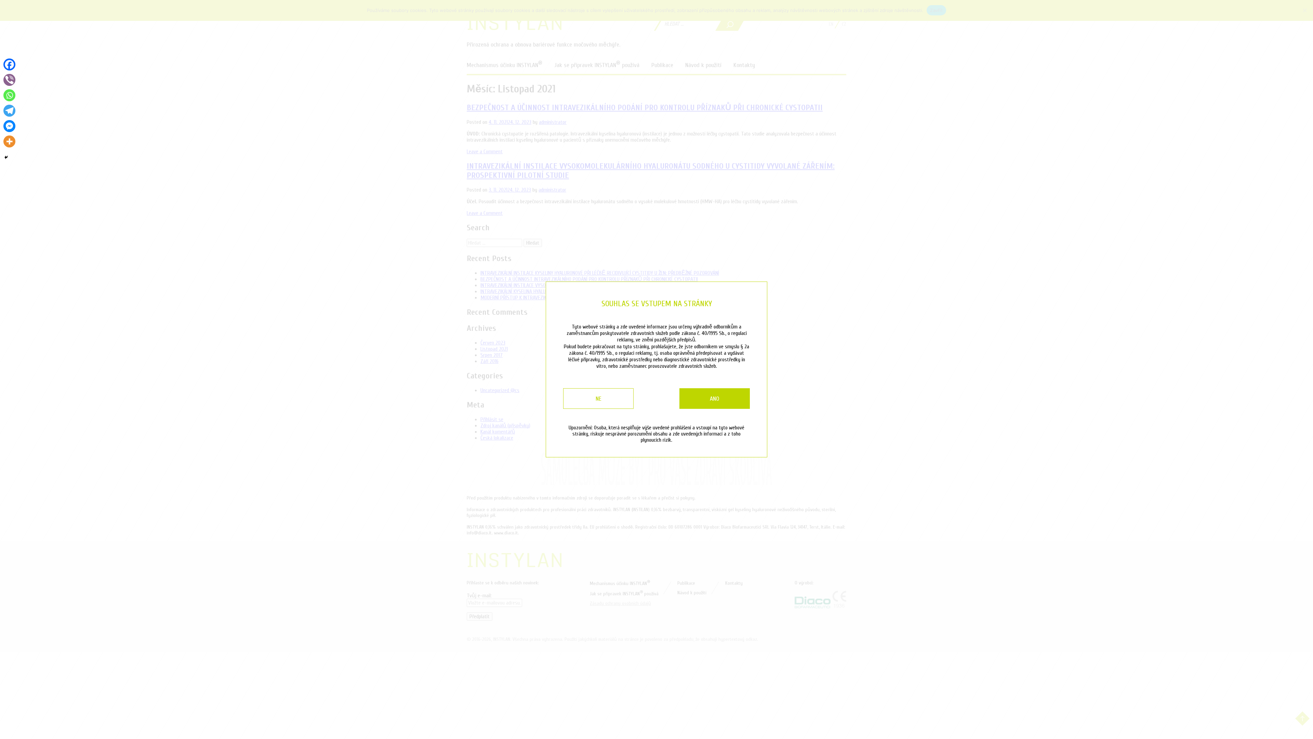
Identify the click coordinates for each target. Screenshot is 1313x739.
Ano (714, 398)
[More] (9, 141)
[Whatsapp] (9, 95)
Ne (598, 398)
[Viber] (9, 80)
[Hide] (6, 157)
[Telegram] (9, 111)
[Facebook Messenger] (9, 126)
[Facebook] (9, 64)
